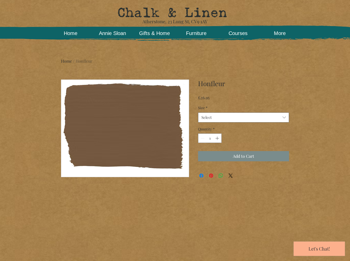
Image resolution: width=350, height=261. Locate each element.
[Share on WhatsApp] (221, 176)
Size (203, 107)
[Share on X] (231, 176)
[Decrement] (202, 138)
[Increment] (217, 138)
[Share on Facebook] (201, 176)
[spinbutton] (209, 138)
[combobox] (243, 117)
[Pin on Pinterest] (211, 176)
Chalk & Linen (172, 12)
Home (66, 61)
